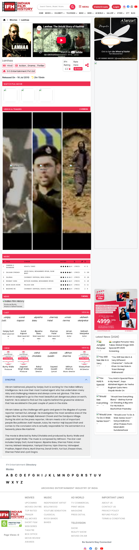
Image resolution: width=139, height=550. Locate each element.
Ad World (99, 13)
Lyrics (77, 266)
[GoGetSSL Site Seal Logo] (11, 524)
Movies (48, 13)
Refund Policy (110, 514)
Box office (31, 534)
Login (116, 7)
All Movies (31, 518)
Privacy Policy (110, 510)
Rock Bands (51, 518)
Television (70, 13)
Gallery (110, 13)
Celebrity (58, 13)
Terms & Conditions (113, 518)
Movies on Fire (33, 506)
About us (107, 502)
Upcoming (31, 502)
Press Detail (78, 514)
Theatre (29, 530)
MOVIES (29, 497)
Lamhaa (24, 20)
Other (119, 13)
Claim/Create (101, 7)
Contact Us (109, 506)
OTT (127, 13)
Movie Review (32, 538)
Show (74, 528)
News (89, 13)
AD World (77, 497)
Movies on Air (79, 535)
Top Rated (31, 510)
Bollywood (50, 506)
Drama (32, 65)
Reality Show (78, 531)
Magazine (76, 510)
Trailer (29, 514)
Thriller (40, 65)
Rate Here (75, 63)
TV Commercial (80, 502)
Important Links (113, 497)
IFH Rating (67, 63)
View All (85, 312)
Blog (133, 13)
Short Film (31, 522)
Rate (79, 68)
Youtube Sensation (55, 510)
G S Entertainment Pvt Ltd (21, 71)
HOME (41, 13)
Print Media (78, 506)
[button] (84, 6)
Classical (49, 514)
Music (81, 13)
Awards (29, 541)
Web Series (31, 526)
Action (22, 65)
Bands (47, 522)
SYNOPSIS (10, 379)
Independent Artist (55, 502)
